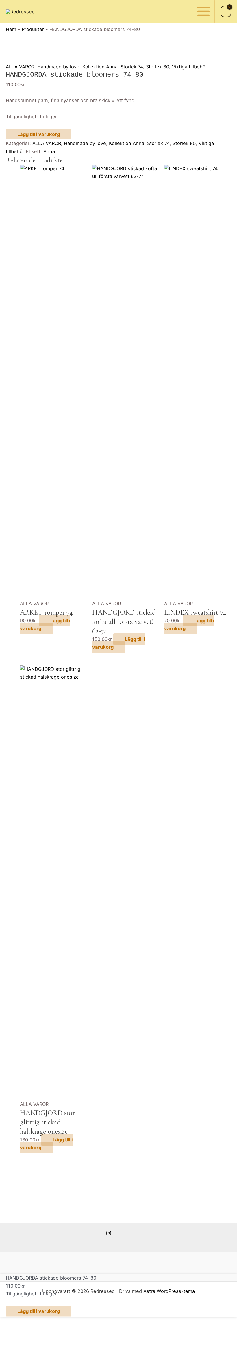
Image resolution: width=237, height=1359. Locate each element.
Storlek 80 (157, 67)
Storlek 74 (132, 67)
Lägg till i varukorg (38, 134)
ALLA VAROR (20, 67)
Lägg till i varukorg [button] (45, 624)
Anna (49, 151)
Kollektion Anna (100, 67)
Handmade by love (58, 67)
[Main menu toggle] (203, 11)
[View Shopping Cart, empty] (226, 11)
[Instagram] (108, 1233)
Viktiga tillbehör (189, 67)
